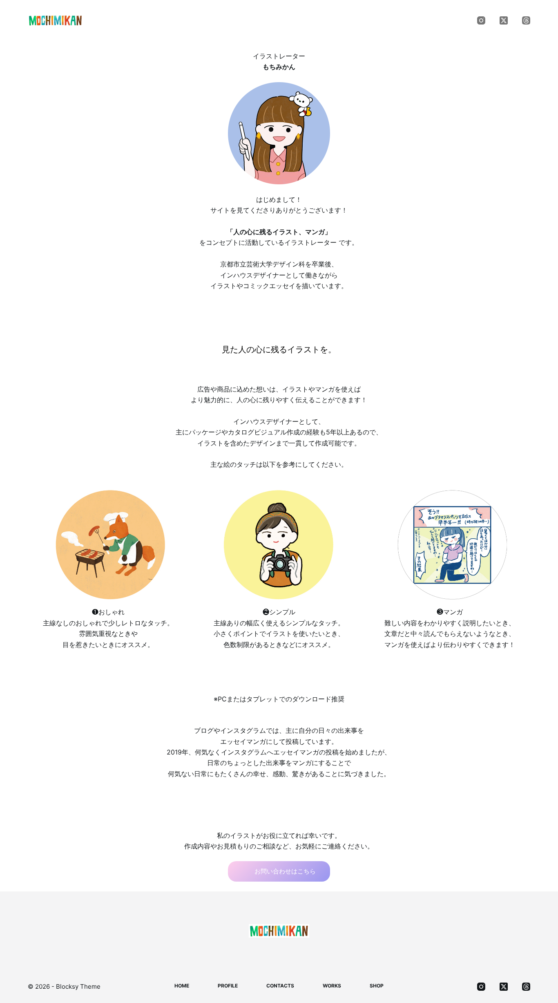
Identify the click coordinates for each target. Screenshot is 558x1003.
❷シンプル (279, 612)
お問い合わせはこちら (285, 871)
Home (160, 20)
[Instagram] (481, 20)
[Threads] (526, 20)
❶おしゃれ (108, 612)
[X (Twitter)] (504, 20)
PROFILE (217, 20)
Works (338, 20)
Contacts (279, 20)
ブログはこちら (285, 799)
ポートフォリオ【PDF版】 (285, 672)
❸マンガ (450, 612)
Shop (399, 20)
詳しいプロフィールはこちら (285, 311)
